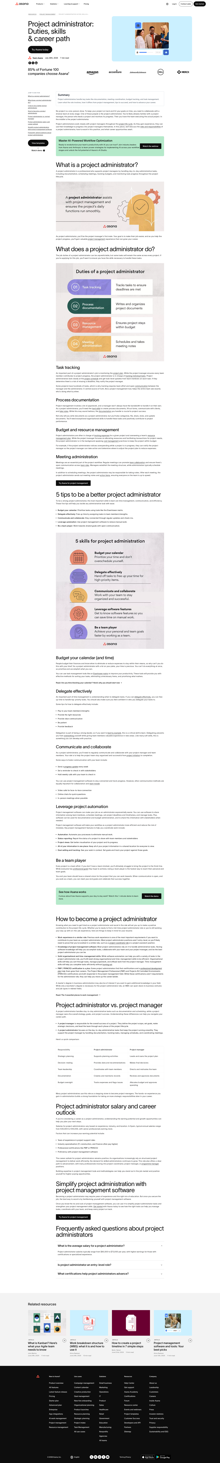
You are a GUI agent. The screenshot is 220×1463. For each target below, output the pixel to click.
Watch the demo (151, 896)
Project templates (131, 1414)
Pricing (86, 4)
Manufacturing (105, 1427)
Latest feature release (58, 1392)
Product (102, 1401)
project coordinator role (119, 943)
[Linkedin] (95, 1457)
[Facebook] (103, 1457)
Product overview (56, 1383)
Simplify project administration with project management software (40, 128)
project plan (118, 373)
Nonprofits (103, 1432)
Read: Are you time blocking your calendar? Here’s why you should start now (88, 683)
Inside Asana (154, 1401)
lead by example (114, 733)
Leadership (154, 1387)
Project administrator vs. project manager (39, 118)
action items (105, 475)
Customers (153, 1392)
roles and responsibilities (150, 127)
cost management (111, 441)
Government (104, 1418)
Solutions (53, 4)
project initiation (133, 755)
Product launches (81, 1409)
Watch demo (37, 150)
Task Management (81, 1427)
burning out (107, 964)
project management (96, 239)
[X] (91, 1457)
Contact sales (186, 4)
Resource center (131, 1405)
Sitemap (127, 1432)
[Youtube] (107, 1457)
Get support (129, 1387)
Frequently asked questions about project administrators (39, 134)
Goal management (81, 1396)
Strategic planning (81, 1418)
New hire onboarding (83, 1401)
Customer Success (132, 1418)
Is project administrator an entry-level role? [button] (84, 1264)
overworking (69, 736)
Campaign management (84, 1383)
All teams (103, 1440)
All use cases (79, 1432)
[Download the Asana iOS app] (148, 1457)
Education (103, 1423)
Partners (127, 1427)
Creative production (82, 1392)
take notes (64, 411)
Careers (152, 1396)
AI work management (57, 1418)
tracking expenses (101, 435)
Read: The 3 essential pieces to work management (77, 995)
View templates (38, 143)
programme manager (150, 1164)
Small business (105, 1383)
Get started (199, 4)
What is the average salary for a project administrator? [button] (91, 1245)
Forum (126, 1401)
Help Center (129, 1383)
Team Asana (38, 58)
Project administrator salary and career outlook (39, 123)
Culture (152, 1405)
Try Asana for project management (73, 483)
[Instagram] (99, 1457)
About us (153, 1383)
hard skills (96, 408)
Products (39, 4)
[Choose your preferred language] (167, 3)
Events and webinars (132, 1409)
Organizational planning (84, 1405)
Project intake (79, 1423)
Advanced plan (55, 1405)
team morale (94, 784)
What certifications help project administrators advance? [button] (93, 1273)
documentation (105, 411)
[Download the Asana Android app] (163, 1457)
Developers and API (132, 1423)
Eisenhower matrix (100, 673)
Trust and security (156, 1418)
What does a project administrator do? (39, 101)
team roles (85, 465)
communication (141, 386)
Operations (104, 1392)
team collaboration (137, 462)
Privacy (152, 1423)
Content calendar (81, 1387)
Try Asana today (40, 49)
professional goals (80, 869)
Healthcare (103, 1409)
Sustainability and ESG (158, 1432)
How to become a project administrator (36, 112)
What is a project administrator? (39, 96)
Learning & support (71, 4)
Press (151, 1409)
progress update (71, 767)
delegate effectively (142, 697)
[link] (32, 15)
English (76, 1457)
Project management (57, 1423)
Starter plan (54, 1401)
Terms (122, 1457)
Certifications (129, 1396)
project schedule (91, 379)
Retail (101, 1414)
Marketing (103, 1387)
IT (100, 1396)
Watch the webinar (150, 146)
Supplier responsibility (158, 1427)
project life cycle (125, 124)
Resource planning (82, 1414)
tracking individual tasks (135, 376)
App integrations (56, 1414)
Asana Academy (131, 1392)
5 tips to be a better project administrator (37, 107)
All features (53, 1387)
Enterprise (53, 1409)
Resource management (58, 1427)
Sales (101, 1405)
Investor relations (156, 1414)
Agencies (103, 1436)
